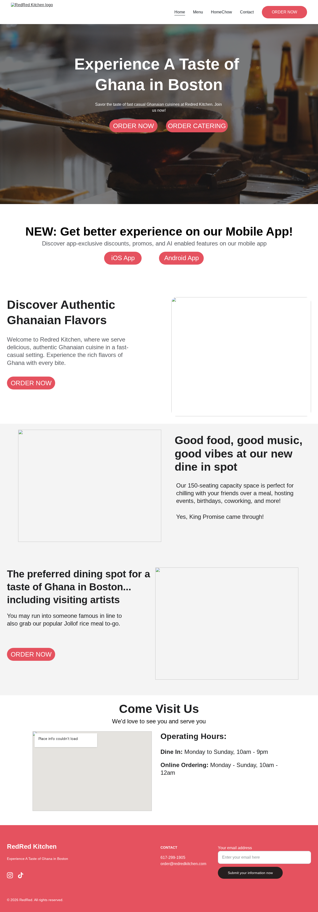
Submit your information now (250, 873)
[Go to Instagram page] (10, 875)
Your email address (235, 848)
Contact (247, 12)
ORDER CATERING (197, 126)
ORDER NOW (284, 12)
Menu (198, 12)
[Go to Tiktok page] (21, 875)
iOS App (123, 258)
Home (179, 12)
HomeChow (221, 12)
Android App (181, 258)
